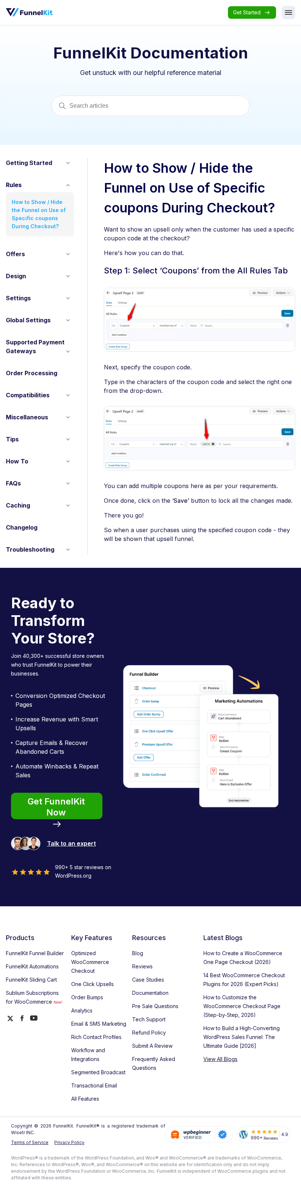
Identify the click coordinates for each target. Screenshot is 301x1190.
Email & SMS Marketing (98, 1024)
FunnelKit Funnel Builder (35, 953)
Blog (137, 953)
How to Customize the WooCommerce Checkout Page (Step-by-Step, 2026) (241, 1006)
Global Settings (28, 320)
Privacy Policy (69, 1142)
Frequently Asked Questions (153, 1063)
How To (17, 461)
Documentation (150, 993)
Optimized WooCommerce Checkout (90, 962)
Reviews (142, 966)
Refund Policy (149, 1032)
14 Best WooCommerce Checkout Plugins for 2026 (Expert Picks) (244, 979)
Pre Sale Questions (155, 1006)
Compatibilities (28, 395)
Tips (12, 439)
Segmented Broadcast (98, 1072)
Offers (15, 254)
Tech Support (149, 1019)
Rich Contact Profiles (96, 1037)
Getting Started (29, 162)
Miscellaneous (27, 417)
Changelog (21, 527)
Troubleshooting (30, 549)
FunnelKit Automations (32, 966)
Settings (18, 298)
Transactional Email (94, 1085)
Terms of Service (29, 1142)
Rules (14, 185)
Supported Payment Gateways (35, 346)
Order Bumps (87, 997)
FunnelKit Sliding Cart (31, 979)
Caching (18, 505)
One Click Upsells (92, 984)
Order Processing (31, 373)
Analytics (82, 1010)
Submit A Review (152, 1046)
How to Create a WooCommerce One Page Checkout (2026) (242, 957)
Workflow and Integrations (88, 1054)
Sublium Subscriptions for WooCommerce (34, 997)
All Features (85, 1099)
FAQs (13, 483)
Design (16, 276)
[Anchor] (290, 271)
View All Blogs (220, 1059)
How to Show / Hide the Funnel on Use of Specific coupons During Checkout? (39, 214)
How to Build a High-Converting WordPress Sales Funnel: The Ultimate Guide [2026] (241, 1037)
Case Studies (148, 979)
